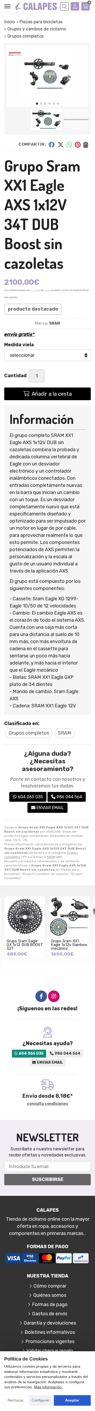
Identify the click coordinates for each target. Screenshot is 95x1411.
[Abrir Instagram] (54, 996)
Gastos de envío (49, 1314)
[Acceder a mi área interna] (75, 6)
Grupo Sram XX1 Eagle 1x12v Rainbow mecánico (69, 945)
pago (47, 290)
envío (34, 290)
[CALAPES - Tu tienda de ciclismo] (36, 6)
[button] (37, 104)
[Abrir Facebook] (41, 996)
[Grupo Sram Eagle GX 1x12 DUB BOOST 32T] (24, 916)
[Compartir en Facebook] (52, 144)
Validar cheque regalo (49, 1351)
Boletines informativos (50, 1332)
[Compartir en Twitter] (61, 144)
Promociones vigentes (49, 1341)
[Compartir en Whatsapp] (69, 144)
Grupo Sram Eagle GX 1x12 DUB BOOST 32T (25, 945)
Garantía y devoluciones (50, 1323)
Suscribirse (47, 1179)
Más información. (48, 1387)
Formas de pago (50, 1304)
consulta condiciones (47, 1104)
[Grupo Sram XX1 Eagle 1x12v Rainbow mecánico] (69, 916)
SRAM (51, 857)
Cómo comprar (50, 1286)
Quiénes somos (49, 1295)
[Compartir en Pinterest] (77, 144)
